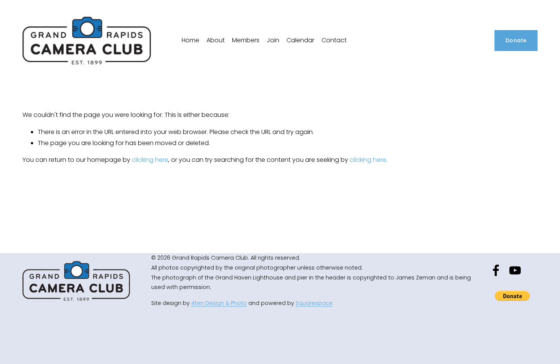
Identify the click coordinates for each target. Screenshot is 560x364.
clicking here (150, 159)
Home (190, 40)
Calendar (300, 40)
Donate (516, 40)
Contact (334, 40)
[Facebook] (496, 270)
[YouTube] (515, 270)
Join (273, 40)
